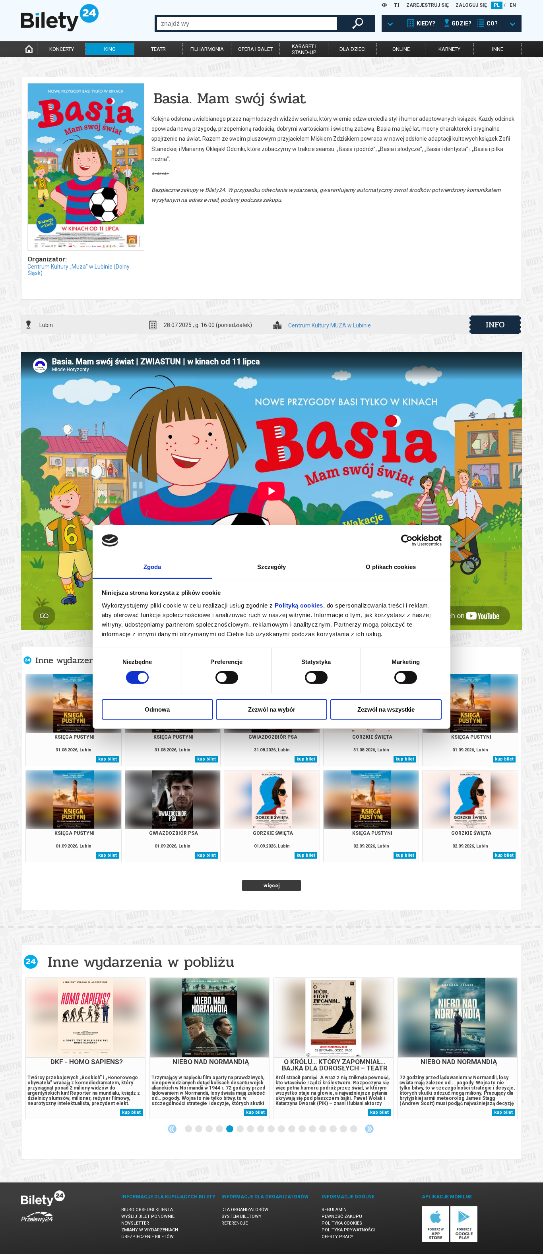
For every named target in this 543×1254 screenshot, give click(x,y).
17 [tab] (354, 1129)
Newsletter (135, 1223)
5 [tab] (230, 1129)
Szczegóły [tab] (271, 566)
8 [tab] (261, 1129)
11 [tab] (292, 1129)
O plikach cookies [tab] (391, 566)
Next (369, 1128)
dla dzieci (352, 49)
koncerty (61, 49)
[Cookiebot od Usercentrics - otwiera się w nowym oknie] (407, 540)
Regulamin (334, 1209)
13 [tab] (313, 1129)
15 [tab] (333, 1129)
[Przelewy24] (37, 1224)
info (495, 324)
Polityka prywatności (348, 1230)
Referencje (234, 1223)
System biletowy (241, 1216)
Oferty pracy (337, 1236)
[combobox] (247, 23)
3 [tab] (209, 1129)
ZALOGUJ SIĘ (471, 5)
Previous (172, 1128)
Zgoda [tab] (152, 566)
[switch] (226, 677)
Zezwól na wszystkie (386, 709)
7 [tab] (251, 1129)
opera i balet (255, 49)
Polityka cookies (342, 1223)
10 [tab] (282, 1129)
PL (497, 5)
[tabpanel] (85, 1048)
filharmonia (207, 49)
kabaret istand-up (304, 49)
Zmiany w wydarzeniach (149, 1230)
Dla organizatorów (244, 1209)
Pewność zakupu (342, 1216)
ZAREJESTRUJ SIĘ (427, 5)
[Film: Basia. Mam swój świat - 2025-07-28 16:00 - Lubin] (85, 167)
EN (513, 5)
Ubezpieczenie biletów (147, 1236)
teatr (158, 49)
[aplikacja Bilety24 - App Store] (435, 1240)
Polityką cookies (299, 605)
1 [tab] (189, 1129)
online (401, 49)
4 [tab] (220, 1129)
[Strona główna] (60, 29)
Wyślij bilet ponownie (148, 1216)
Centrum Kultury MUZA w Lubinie (329, 326)
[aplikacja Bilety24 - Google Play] (464, 1240)
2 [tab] (199, 1129)
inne (497, 49)
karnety (449, 49)
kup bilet (107, 759)
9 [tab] (271, 1129)
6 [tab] (240, 1129)
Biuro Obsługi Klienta (147, 1209)
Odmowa (157, 709)
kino (110, 49)
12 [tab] (302, 1129)
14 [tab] (323, 1129)
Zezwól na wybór (271, 709)
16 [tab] (344, 1129)
